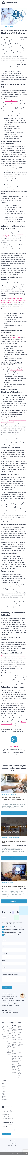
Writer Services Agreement (14, 1146)
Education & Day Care (9, 1030)
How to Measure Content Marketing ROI (14, 842)
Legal (8, 1035)
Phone (3, 960)
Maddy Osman (7, 845)
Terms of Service (14, 1140)
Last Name (4, 946)
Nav (26, 2)
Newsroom (4, 1038)
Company (4, 967)
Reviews (19, 1067)
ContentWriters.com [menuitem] (10, 2)
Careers (3, 1029)
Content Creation (7, 26)
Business (9, 1026)
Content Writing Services (14, 1071)
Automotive (10, 1025)
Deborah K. (6, 802)
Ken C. (5, 888)
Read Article (13, 813)
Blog (19, 1058)
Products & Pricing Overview (14, 1029)
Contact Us (7, 987)
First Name (5, 940)
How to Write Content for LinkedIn (13, 886)
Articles (14, 1039)
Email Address (5, 953)
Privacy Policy (14, 1143)
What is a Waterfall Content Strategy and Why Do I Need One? (13, 798)
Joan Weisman (5, 37)
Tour (3, 1083)
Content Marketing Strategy (10, 794)
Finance (9, 1033)
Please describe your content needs (10, 974)
